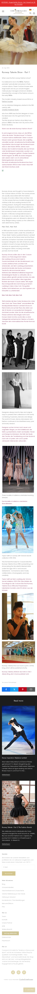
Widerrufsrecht (7, 929)
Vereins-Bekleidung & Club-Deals (13, 894)
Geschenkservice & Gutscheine (13, 891)
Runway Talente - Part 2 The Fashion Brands (17, 827)
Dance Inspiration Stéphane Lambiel (14, 758)
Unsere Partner (7, 923)
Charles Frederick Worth (10, 110)
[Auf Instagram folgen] (19, 972)
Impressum (6, 941)
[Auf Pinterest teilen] (23, 689)
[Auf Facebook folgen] (13, 972)
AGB (3, 926)
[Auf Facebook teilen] (6, 689)
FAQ (3, 907)
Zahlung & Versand (8, 897)
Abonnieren (9, 873)
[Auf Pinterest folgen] (24, 972)
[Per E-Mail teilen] (31, 689)
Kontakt (4, 920)
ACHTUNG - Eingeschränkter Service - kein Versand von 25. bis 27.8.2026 (18, 3)
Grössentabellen (8, 887)
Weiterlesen (6, 775)
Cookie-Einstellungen (26, 979)
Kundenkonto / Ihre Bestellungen (13, 900)
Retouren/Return (7, 903)
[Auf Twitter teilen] (14, 689)
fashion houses (7, 101)
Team (4, 916)
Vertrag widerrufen (10, 933)
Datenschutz (6, 937)
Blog (3, 884)
